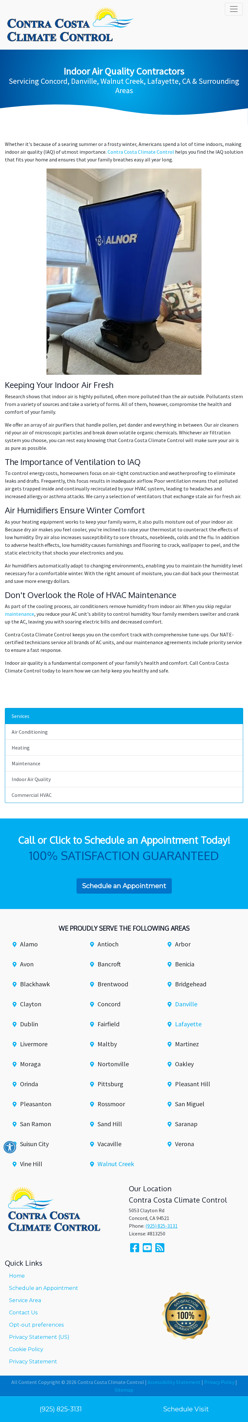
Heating (21, 747)
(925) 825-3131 (61, 1409)
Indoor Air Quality (31, 779)
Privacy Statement (33, 1362)
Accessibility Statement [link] (174, 1382)
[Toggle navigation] (234, 9)
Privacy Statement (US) (39, 1337)
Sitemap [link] (124, 1390)
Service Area (25, 1300)
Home (17, 1276)
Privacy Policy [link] (219, 1382)
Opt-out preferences (36, 1325)
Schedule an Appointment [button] (124, 886)
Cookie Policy (26, 1349)
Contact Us (23, 1313)
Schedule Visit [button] (186, 1409)
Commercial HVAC (32, 795)
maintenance (19, 614)
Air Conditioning (30, 732)
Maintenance (26, 763)
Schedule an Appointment (43, 1288)
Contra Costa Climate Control (141, 152)
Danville (186, 1004)
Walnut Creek (116, 1164)
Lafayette (188, 1024)
